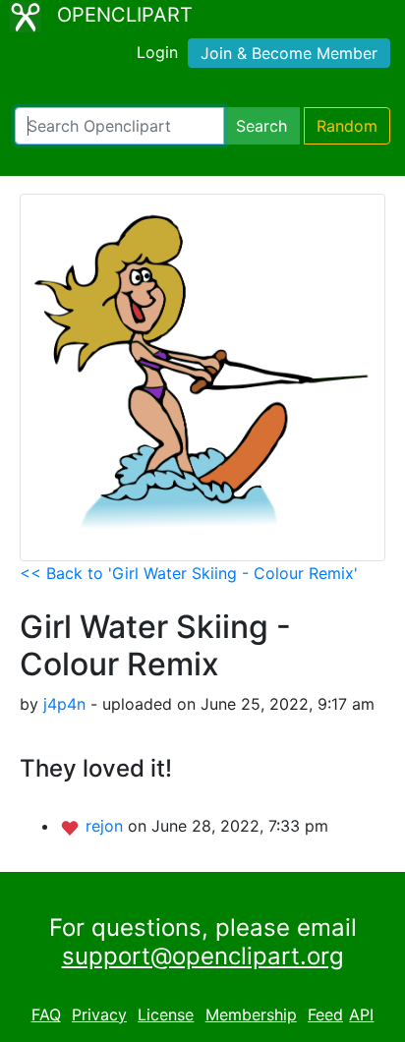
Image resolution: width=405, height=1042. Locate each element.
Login (157, 52)
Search (261, 126)
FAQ (46, 1014)
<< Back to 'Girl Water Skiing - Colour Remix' (189, 573)
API (361, 1014)
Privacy (99, 1014)
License (166, 1014)
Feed (325, 1014)
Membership (251, 1014)
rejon (107, 826)
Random (347, 126)
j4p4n (64, 704)
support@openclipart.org (203, 956)
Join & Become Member (289, 53)
